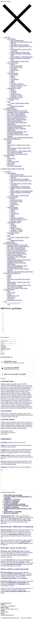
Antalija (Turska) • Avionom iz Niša (20, 52)
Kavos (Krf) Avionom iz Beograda (20, 45)
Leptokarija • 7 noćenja (17, 95)
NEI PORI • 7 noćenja (16, 97)
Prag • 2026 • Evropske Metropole (16, 115)
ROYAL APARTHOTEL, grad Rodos (14, 504)
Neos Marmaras (15, 79)
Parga (12, 100)
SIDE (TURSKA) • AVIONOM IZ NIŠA (22, 57)
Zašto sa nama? (11, 163)
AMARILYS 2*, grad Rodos (12, 499)
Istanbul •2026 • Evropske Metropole (17, 119)
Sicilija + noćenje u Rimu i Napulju (20, 103)
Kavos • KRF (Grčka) (16, 66)
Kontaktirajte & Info (9, 155)
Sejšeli (9, 143)
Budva (12, 71)
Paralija (12, 89)
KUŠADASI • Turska (16, 67)
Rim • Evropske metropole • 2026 (16, 118)
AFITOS (13, 77)
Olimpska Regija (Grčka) (13, 88)
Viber (15, 363)
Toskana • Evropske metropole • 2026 (17, 116)
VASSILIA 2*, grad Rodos (11, 501)
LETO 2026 (7, 37)
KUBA (9, 140)
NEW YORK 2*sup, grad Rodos (13, 495)
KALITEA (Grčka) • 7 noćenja (19, 85)
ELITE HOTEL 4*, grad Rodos (13, 511)
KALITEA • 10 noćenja (17, 83)
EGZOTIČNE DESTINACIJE (12, 139)
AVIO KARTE (11, 158)
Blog (8, 157)
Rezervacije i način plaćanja (14, 166)
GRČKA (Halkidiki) (12, 73)
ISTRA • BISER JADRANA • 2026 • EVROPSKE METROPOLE (17, 132)
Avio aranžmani (11, 39)
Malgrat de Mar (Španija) (17, 106)
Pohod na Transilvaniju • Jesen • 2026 (17, 110)
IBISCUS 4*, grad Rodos (11, 513)
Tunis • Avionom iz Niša (17, 40)
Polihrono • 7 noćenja (16, 86)
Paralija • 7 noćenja (16, 94)
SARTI (12, 80)
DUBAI (9, 142)
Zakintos (13, 64)
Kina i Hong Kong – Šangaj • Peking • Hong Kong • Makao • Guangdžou (19, 151)
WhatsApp (21, 363)
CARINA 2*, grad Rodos (11, 502)
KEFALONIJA (15, 70)
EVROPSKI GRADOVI (10, 109)
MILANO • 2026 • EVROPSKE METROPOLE (20, 137)
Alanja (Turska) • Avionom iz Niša (20, 61)
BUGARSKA (11, 107)
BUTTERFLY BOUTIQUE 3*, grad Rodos (16, 505)
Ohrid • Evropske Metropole (14, 121)
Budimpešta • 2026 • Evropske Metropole (18, 112)
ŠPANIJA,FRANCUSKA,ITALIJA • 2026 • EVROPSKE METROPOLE (19, 126)
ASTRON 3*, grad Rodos (11, 507)
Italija (8, 101)
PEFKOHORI (14, 74)
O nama (9, 160)
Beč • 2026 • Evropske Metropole (16, 113)
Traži (5, 301)
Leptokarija (14, 92)
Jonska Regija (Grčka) (13, 98)
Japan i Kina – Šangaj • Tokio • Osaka (17, 154)
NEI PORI (13, 91)
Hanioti (12, 76)
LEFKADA (14, 69)
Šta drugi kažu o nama (13, 161)
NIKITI (13, 82)
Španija (9, 104)
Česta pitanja (10, 164)
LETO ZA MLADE (12, 63)
